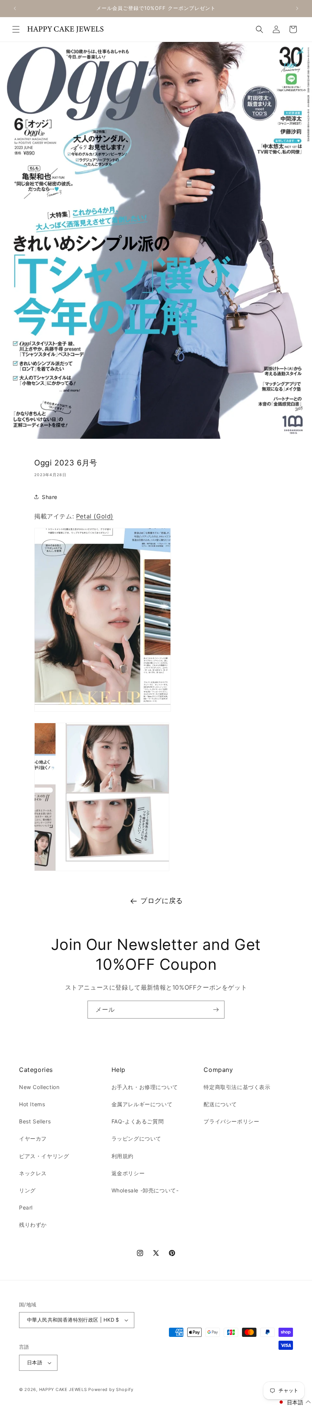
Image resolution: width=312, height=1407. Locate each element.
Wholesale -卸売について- (145, 1190)
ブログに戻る (161, 901)
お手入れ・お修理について (144, 1087)
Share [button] (49, 497)
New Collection (39, 1087)
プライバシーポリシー (231, 1121)
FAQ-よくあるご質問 (137, 1121)
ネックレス (33, 1173)
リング (27, 1190)
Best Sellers (35, 1121)
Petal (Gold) (94, 516)
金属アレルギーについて (142, 1104)
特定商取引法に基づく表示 (237, 1087)
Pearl (26, 1207)
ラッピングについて (136, 1138)
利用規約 (122, 1156)
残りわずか (33, 1224)
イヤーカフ (33, 1138)
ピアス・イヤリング (44, 1156)
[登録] (215, 1010)
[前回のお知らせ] (14, 8)
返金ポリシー (128, 1173)
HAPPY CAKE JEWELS (63, 1389)
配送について (220, 1104)
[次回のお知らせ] (297, 8)
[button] (16, 29)
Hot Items (32, 1104)
